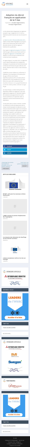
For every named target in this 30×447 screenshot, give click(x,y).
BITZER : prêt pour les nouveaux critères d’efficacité (14, 194)
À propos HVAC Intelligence (14, 442)
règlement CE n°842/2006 (15, 53)
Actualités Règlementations (18, 22)
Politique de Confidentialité (11, 440)
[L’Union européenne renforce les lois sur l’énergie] (15, 249)
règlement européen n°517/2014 (17, 50)
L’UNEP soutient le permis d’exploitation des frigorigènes (14, 216)
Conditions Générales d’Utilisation (14, 443)
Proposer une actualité (15, 445)
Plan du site (21, 440)
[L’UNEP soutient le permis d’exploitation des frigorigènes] (15, 206)
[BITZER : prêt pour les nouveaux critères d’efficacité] (15, 184)
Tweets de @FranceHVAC (9, 327)
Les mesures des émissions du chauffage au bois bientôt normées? (14, 238)
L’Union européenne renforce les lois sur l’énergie (14, 258)
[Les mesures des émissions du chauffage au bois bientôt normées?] (15, 228)
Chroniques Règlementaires (15, 24)
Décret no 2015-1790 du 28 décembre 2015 (14, 40)
